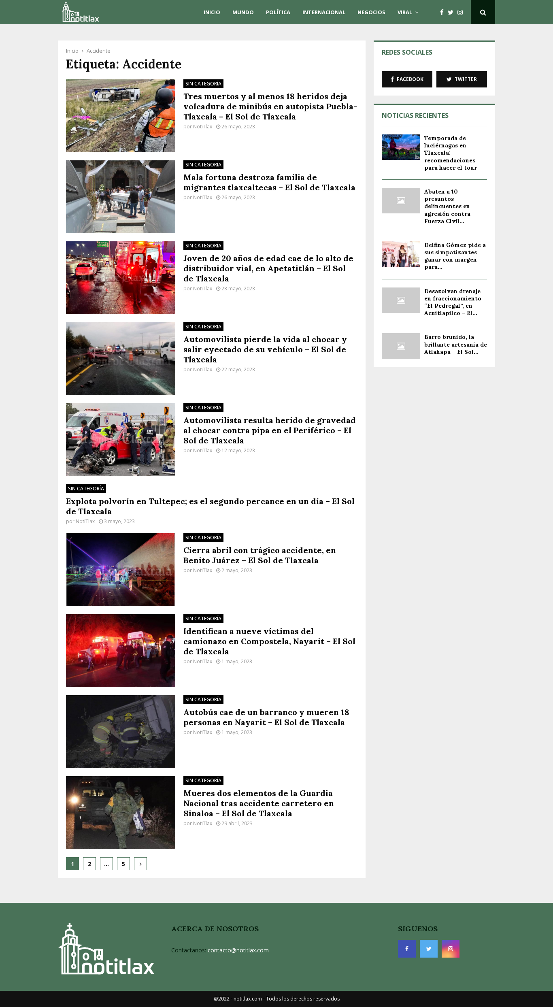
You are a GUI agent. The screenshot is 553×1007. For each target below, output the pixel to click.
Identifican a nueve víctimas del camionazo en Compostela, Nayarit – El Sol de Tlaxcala (269, 641)
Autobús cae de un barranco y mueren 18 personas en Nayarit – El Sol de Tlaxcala (266, 717)
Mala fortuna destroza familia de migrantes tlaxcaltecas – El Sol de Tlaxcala (269, 182)
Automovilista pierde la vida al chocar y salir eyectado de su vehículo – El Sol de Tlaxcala (265, 349)
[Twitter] (452, 12)
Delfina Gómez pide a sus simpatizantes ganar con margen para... (455, 256)
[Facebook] (444, 12)
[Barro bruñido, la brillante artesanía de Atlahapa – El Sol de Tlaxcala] (401, 346)
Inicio (212, 12)
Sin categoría (203, 83)
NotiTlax (202, 126)
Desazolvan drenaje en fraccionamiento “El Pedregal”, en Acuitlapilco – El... (452, 302)
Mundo (243, 12)
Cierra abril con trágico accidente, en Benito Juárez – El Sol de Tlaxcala (259, 555)
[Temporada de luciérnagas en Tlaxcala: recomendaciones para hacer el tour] (401, 147)
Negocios (371, 12)
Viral (405, 12)
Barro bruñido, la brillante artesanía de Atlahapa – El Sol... (455, 344)
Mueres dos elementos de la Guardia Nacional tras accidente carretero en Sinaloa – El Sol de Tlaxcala (258, 803)
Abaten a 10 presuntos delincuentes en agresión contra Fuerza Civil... (447, 206)
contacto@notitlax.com (238, 950)
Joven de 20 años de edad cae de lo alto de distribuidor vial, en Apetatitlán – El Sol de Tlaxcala (268, 268)
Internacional (323, 12)
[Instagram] (462, 12)
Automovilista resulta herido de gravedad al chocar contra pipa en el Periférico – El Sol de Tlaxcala (269, 430)
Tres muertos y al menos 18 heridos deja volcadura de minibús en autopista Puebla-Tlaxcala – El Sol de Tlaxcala (270, 106)
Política (278, 12)
